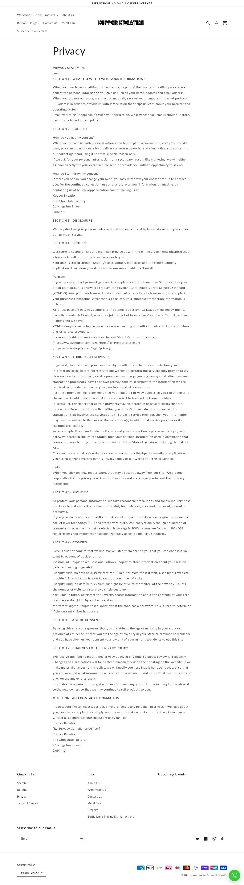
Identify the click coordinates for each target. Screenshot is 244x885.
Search (21, 783)
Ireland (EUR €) (30, 872)
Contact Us (94, 796)
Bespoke (92, 810)
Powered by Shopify (217, 875)
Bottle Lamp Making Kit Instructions (110, 816)
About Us (93, 783)
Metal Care (94, 803)
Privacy (21, 796)
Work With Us (96, 789)
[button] (47, 15)
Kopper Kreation (198, 875)
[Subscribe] (81, 838)
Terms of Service (27, 803)
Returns (22, 789)
